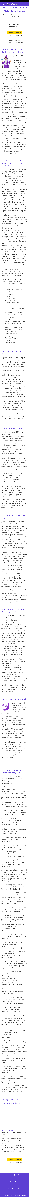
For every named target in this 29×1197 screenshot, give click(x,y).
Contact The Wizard (14, 1188)
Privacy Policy (14, 1181)
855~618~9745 (14, 32)
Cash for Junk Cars (14, 1175)
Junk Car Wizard (8, 1130)
